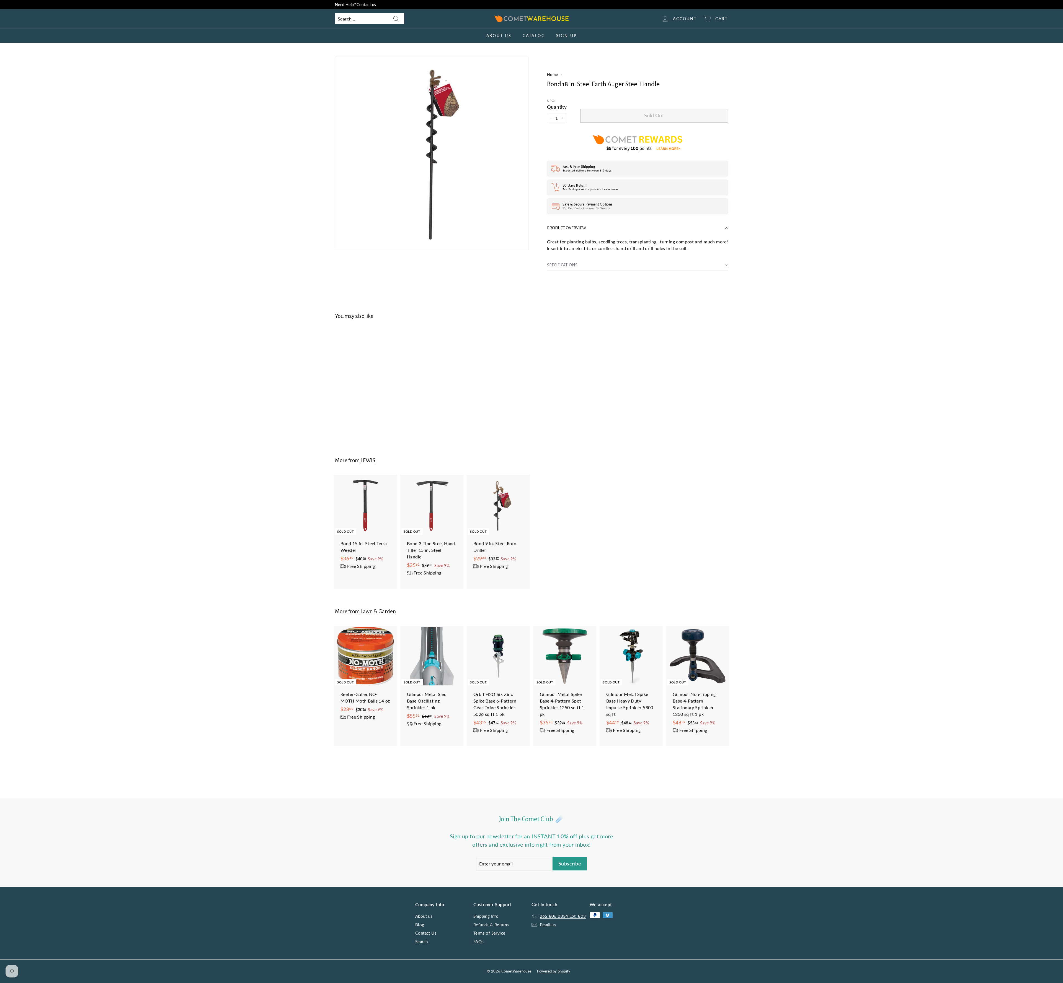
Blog (419, 924)
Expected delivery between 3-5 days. (587, 170)
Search (421, 941)
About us (499, 35)
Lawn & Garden (378, 611)
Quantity (557, 107)
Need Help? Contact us (355, 4)
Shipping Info (486, 916)
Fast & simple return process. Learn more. (590, 189)
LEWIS (367, 460)
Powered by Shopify (554, 971)
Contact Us (426, 932)
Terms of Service (489, 932)
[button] (637, 228)
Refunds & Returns (491, 924)
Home (552, 74)
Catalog (534, 35)
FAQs (478, 941)
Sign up (566, 35)
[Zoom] (431, 153)
